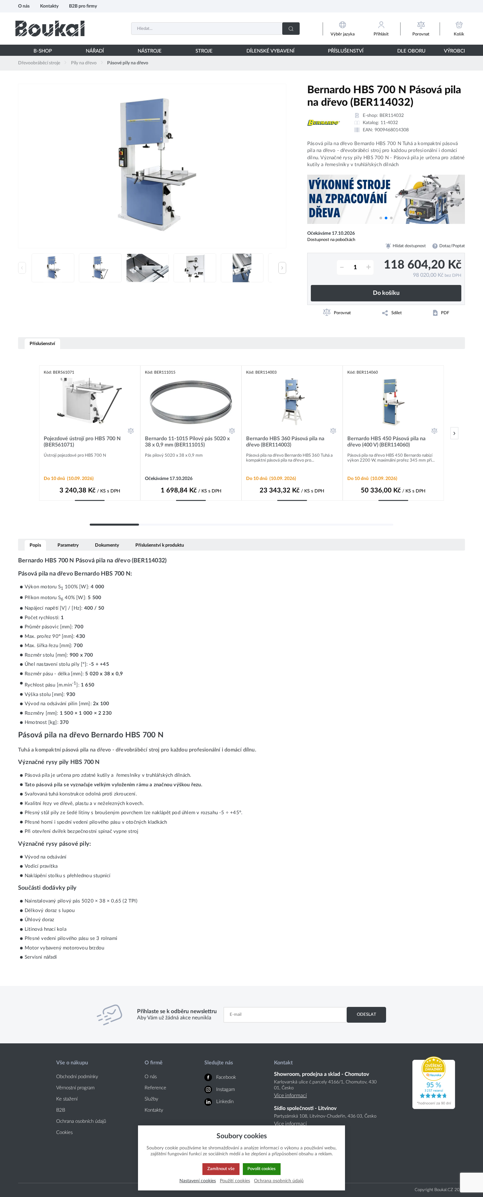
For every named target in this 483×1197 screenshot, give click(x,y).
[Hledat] (291, 28)
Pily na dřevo (84, 63)
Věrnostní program (75, 1087)
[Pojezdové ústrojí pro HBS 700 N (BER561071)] (90, 402)
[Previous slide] (22, 268)
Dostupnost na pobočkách (331, 239)
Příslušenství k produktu (159, 545)
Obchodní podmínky (77, 1076)
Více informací (290, 1095)
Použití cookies (235, 1180)
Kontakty (49, 6)
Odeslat (366, 1014)
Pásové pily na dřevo (127, 63)
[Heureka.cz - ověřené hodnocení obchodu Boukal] (433, 1107)
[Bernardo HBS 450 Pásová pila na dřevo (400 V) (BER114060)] (393, 402)
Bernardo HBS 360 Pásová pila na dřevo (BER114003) (285, 441)
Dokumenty (107, 545)
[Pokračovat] (454, 433)
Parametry (68, 545)
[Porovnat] (131, 430)
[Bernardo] (323, 123)
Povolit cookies (261, 1168)
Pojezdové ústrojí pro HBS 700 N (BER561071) (82, 441)
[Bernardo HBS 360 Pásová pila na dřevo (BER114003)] (292, 402)
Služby (151, 1099)
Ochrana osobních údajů (81, 1121)
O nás (24, 6)
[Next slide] (282, 268)
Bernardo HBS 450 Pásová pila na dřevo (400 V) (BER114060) (386, 441)
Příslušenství (42, 343)
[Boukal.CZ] (49, 28)
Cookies (64, 1132)
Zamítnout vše (221, 1168)
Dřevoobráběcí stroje (39, 63)
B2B (60, 1110)
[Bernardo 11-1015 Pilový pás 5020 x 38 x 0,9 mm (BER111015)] (191, 402)
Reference (155, 1087)
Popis (35, 545)
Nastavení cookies (197, 1180)
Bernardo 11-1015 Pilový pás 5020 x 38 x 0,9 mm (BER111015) (187, 441)
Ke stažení (67, 1099)
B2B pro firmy (83, 6)
